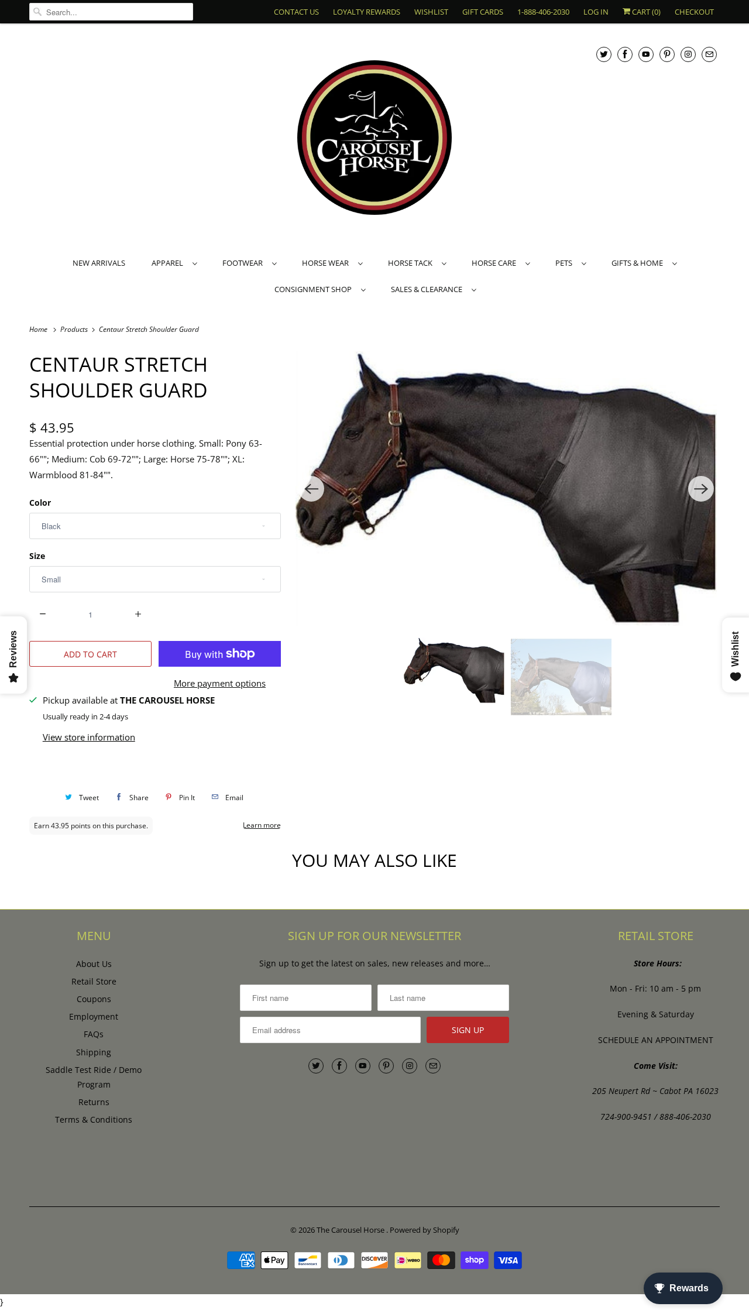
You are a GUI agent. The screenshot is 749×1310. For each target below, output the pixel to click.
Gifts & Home (638, 263)
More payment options (220, 683)
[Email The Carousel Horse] (709, 54)
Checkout (694, 11)
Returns (93, 1101)
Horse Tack (412, 263)
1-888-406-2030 (543, 11)
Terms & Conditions (93, 1119)
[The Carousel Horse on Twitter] (603, 54)
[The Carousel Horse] (374, 139)
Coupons (94, 998)
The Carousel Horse (351, 1230)
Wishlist (431, 11)
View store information (89, 737)
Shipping (93, 1052)
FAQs (94, 1034)
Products (75, 329)
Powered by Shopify (424, 1230)
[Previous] (311, 489)
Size (37, 555)
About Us (94, 963)
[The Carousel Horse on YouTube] (646, 54)
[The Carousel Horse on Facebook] (625, 54)
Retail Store (93, 981)
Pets (565, 263)
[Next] (701, 489)
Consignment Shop (314, 289)
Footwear (244, 263)
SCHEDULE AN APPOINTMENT (655, 1039)
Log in (596, 11)
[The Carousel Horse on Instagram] (688, 54)
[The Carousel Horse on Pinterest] (667, 54)
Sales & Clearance (428, 289)
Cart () (645, 11)
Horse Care (496, 263)
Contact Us (296, 11)
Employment (93, 1016)
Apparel (169, 263)
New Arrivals (99, 263)
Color (40, 502)
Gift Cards (482, 11)
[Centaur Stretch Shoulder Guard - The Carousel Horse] (506, 488)
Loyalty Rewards (366, 11)
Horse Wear (327, 263)
